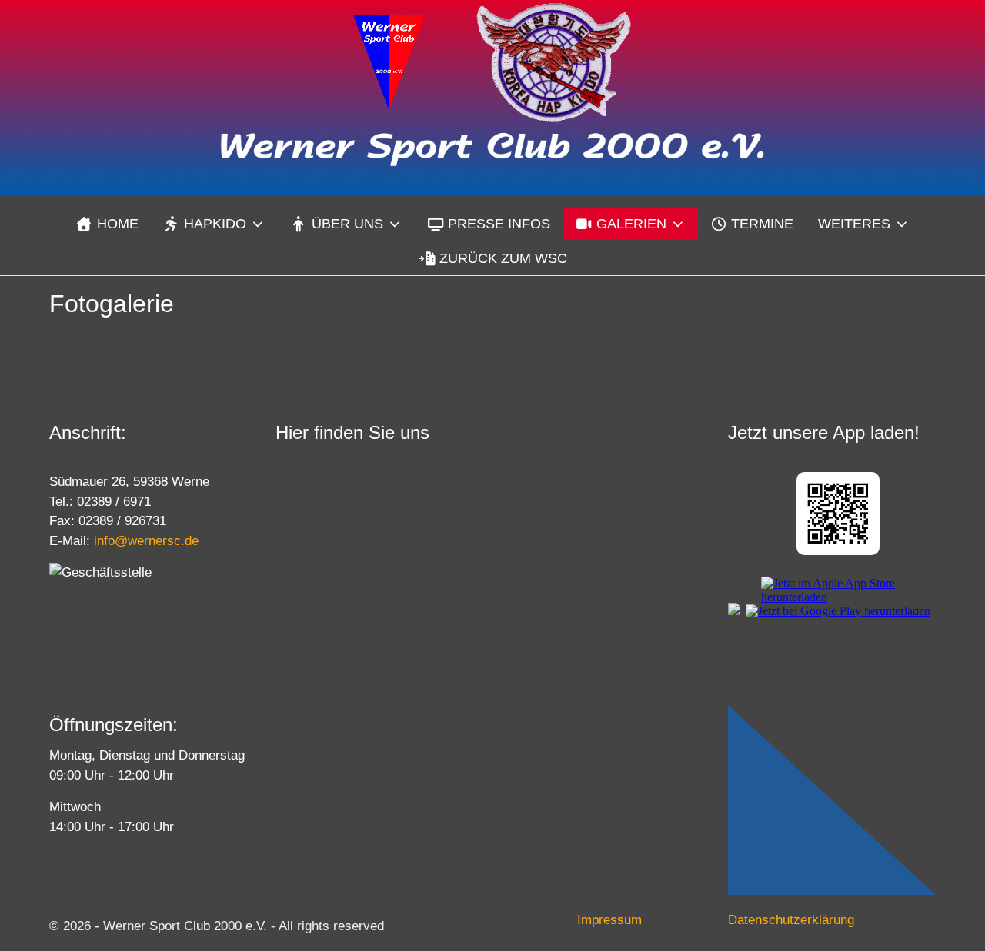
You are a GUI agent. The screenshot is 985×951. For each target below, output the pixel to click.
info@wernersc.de (146, 541)
